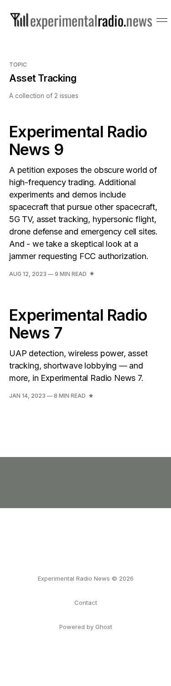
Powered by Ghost (85, 626)
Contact (85, 602)
